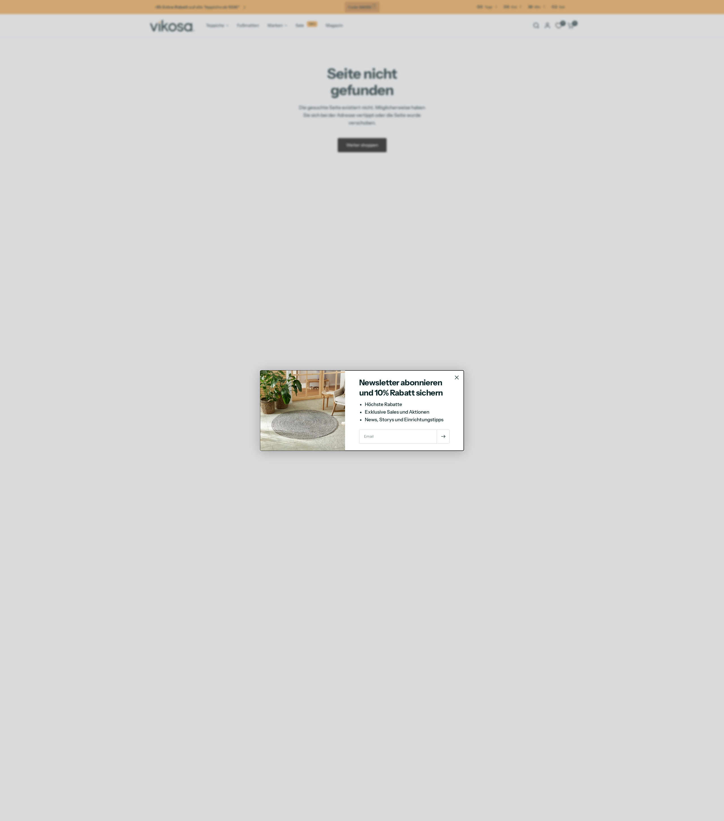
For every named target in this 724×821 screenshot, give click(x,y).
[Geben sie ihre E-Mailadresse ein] (443, 436)
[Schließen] (457, 377)
